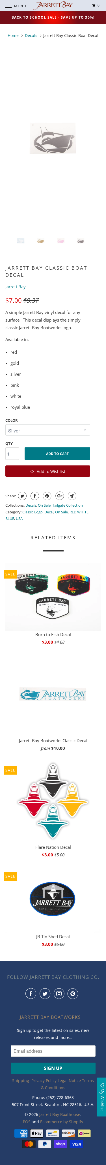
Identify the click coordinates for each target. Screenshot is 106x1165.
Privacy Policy (44, 1080)
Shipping (20, 1080)
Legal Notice (69, 1080)
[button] (47, 471)
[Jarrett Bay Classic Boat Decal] (53, 139)
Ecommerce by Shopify (61, 1121)
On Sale (44, 505)
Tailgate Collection (67, 505)
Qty (9, 443)
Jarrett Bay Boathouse (59, 1114)
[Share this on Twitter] (22, 496)
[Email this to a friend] (71, 496)
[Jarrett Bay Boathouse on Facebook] (31, 993)
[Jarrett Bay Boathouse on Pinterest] (74, 993)
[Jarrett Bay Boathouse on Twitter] (46, 993)
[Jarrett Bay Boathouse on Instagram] (60, 993)
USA (19, 518)
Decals (30, 505)
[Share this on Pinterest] (46, 496)
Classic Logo (32, 512)
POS (27, 1121)
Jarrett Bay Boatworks (50, 1017)
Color (11, 420)
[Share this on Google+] (59, 496)
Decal (48, 512)
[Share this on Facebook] (34, 496)
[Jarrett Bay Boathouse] (53, 5)
